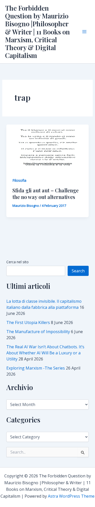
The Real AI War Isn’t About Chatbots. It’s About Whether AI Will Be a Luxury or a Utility (45, 353)
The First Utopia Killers (28, 322)
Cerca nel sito (17, 261)
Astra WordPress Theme (71, 496)
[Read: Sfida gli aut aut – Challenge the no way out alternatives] (47, 147)
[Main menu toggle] (84, 31)
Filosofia (19, 180)
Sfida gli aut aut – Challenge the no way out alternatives (45, 193)
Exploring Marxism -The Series (35, 368)
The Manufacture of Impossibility (38, 331)
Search (78, 271)
